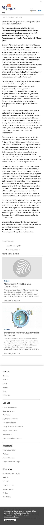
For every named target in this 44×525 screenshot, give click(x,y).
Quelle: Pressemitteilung (13, 250)
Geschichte (7, 497)
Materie (5, 380)
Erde (4, 391)
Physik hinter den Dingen (11, 462)
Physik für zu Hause (10, 407)
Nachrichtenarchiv (9, 458)
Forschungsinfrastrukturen (12, 438)
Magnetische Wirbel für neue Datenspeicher (17, 285)
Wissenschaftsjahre (9, 423)
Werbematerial (8, 489)
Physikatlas (7, 415)
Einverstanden (10, 520)
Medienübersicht (9, 450)
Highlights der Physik (10, 419)
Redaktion (6, 477)
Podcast (5, 454)
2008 (20, 17)
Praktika (5, 493)
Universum (7, 395)
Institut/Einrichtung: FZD (13, 246)
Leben (5, 384)
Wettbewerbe (7, 434)
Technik (5, 387)
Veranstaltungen (8, 411)
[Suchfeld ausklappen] (40, 1)
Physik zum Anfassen (10, 430)
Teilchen (6, 376)
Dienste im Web (8, 485)
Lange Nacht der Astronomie (13, 427)
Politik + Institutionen (10, 17)
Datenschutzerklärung (11, 517)
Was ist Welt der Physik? (11, 473)
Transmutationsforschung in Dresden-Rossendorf (22, 334)
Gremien (6, 481)
